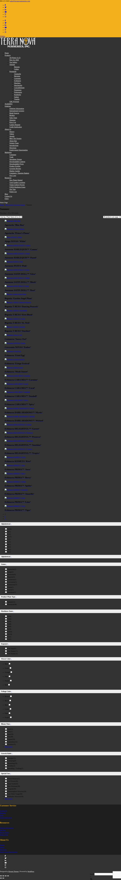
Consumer (12, 155)
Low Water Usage (15, 794)
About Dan (13, 141)
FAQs (7, 199)
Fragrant (12, 789)
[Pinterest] (5, 14)
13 (9, 639)
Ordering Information (16, 108)
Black (7, 701)
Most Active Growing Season (15, 205)
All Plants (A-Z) (15, 58)
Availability (9, 104)
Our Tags (12, 189)
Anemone (11, 574)
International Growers (16, 111)
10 (10, 632)
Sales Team (13, 118)
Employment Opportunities (18, 150)
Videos (11, 134)
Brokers (12, 115)
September (12, 742)
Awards (11, 136)
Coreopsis (17, 78)
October (12, 744)
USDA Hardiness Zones (17, 187)
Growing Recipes (15, 169)
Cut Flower (13, 781)
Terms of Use (4, 835)
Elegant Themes (13, 871)
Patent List (13, 192)
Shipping (12, 120)
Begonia (17, 67)
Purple (7, 681)
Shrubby (11, 766)
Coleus (16, 69)
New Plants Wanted (15, 180)
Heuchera (17, 83)
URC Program (14, 102)
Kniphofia (17, 95)
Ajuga (10, 572)
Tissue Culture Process (17, 185)
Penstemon (17, 90)
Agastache (17, 74)
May (10, 732)
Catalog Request (14, 125)
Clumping (12, 761)
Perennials (12, 71)
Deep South (13, 784)
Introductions (13, 145)
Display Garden (14, 171)
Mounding (12, 763)
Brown (7, 696)
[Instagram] (5, 17)
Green (7, 668)
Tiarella (16, 99)
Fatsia (10, 587)
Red (6, 685)
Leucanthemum (19, 88)
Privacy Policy (4, 832)
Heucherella (18, 85)
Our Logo (12, 175)
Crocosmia (12, 582)
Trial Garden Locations (17, 182)
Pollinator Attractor (15, 796)
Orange (7, 672)
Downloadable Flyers (16, 164)
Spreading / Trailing (15, 768)
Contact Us (3, 811)
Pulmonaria (18, 92)
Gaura (11, 590)
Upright (12, 758)
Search (92, 874)
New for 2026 (14, 60)
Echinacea (17, 81)
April (10, 729)
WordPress (31, 871)
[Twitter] (5, 7)
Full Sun (12, 649)
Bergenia (17, 76)
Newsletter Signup (15, 159)
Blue (6, 664)
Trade (11, 157)
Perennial (12, 604)
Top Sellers (13, 62)
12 (9, 637)
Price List (12, 122)
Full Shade (13, 654)
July (10, 737)
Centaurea (12, 579)
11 (10, 634)
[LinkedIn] (5, 10)
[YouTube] (6, 12)
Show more (8, 747)
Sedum (16, 97)
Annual (11, 602)
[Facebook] (5, 5)
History (11, 132)
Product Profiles (14, 166)
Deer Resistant (14, 786)
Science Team (14, 143)
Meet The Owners (15, 138)
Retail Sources (14, 113)
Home (7, 53)
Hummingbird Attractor (17, 791)
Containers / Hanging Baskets (19, 173)
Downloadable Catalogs (17, 162)
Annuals (12, 64)
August (11, 739)
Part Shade (13, 651)
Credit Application (15, 127)
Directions (12, 148)
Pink (6, 676)
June (10, 734)
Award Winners (13, 779)
